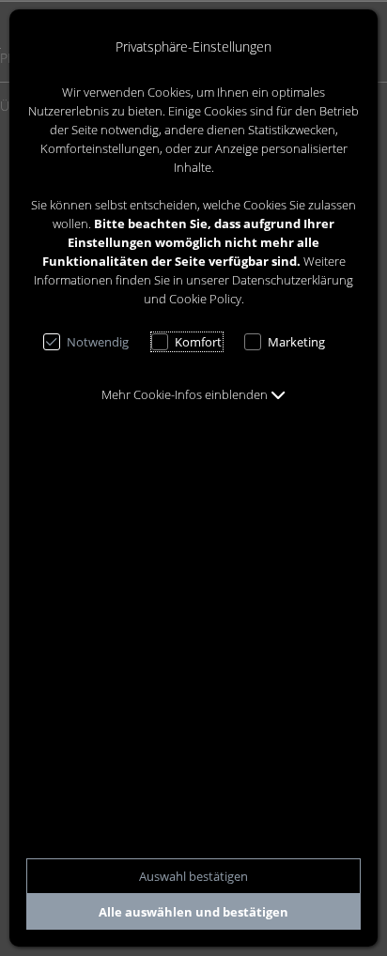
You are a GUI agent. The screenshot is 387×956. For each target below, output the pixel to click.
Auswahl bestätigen (193, 876)
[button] (193, 394)
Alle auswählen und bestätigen (193, 911)
